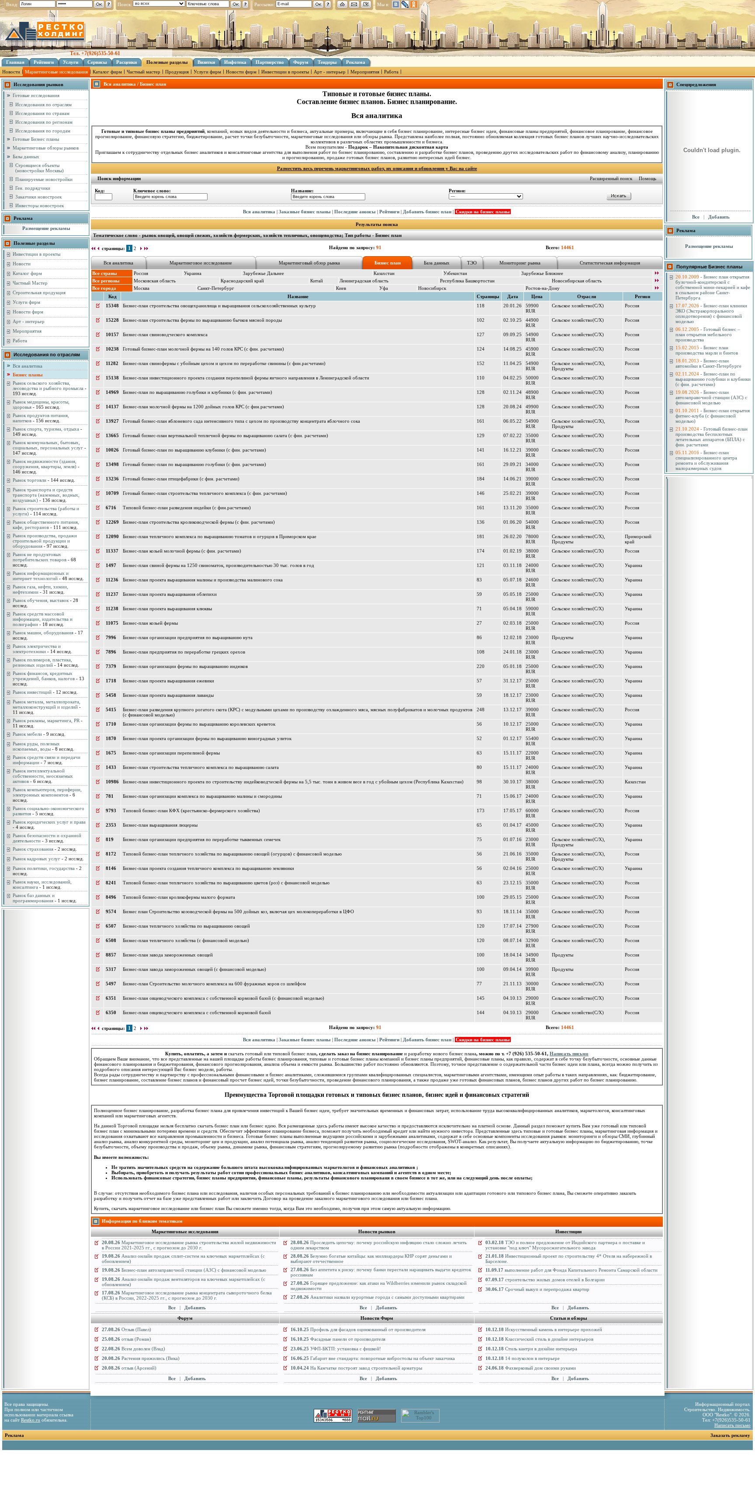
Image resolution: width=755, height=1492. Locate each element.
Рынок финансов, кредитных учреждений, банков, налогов (44, 676)
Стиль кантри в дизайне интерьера (531, 1348)
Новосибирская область (577, 280)
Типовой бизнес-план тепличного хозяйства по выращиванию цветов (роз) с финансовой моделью (226, 882)
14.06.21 (512, 478)
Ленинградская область (363, 280)
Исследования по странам (42, 113)
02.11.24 (512, 392)
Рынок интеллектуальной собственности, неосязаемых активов (43, 776)
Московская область (155, 280)
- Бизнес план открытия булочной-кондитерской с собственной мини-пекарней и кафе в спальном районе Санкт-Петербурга (712, 287)
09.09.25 (512, 334)
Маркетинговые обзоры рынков (46, 147)
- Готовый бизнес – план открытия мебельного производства (707, 334)
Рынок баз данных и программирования (34, 898)
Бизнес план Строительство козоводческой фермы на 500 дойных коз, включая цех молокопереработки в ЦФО (238, 911)
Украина (192, 273)
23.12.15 (512, 882)
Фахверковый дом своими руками (530, 1367)
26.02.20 (512, 536)
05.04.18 (512, 608)
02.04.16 (512, 868)
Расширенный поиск (611, 178)
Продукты (562, 368)
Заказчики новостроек (38, 196)
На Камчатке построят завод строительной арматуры (356, 1367)
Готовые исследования (36, 95)
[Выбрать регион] (656, 281)
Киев (341, 288)
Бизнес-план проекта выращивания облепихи (170, 594)
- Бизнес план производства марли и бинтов (706, 350)
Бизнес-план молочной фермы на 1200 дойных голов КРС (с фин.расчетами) (203, 406)
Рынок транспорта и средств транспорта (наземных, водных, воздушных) (46, 495)
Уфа (383, 288)
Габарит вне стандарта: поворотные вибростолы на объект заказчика (373, 1358)
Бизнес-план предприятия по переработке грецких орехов (184, 651)
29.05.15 (512, 897)
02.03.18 (512, 623)
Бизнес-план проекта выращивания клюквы (167, 608)
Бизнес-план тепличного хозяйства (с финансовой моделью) (186, 940)
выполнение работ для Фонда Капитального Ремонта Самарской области (571, 1270)
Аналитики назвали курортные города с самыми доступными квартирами (377, 1297)
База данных (437, 262)
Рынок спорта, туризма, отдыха (46, 428)
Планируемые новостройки (44, 179)
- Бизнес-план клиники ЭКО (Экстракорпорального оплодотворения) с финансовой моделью (711, 313)
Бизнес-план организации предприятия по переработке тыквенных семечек (202, 839)
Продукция (177, 71)
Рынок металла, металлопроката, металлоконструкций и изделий (46, 704)
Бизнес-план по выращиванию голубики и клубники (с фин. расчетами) (197, 392)
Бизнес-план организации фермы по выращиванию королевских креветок (199, 724)
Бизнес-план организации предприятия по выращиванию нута (188, 637)
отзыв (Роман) (126, 1339)
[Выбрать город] (656, 288)
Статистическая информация (610, 262)
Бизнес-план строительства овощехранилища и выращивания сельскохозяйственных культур (219, 305)
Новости (11, 71)
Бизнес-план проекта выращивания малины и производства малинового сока (203, 579)
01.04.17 (512, 825)
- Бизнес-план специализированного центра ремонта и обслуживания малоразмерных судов (706, 460)
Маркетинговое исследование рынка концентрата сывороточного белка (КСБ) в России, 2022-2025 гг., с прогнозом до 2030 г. (187, 1295)
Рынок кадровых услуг (36, 858)
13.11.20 (512, 507)
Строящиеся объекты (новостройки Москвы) (39, 168)
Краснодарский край (242, 280)
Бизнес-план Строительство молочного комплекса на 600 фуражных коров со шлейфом (214, 983)
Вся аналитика (27, 366)
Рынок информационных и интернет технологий (41, 575)
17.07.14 (512, 926)
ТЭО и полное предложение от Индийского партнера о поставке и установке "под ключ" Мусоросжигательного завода (565, 1245)
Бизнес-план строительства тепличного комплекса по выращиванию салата (201, 767)
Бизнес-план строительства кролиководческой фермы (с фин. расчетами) (199, 522)
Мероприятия (364, 71)
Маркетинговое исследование (201, 262)
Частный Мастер (30, 282)
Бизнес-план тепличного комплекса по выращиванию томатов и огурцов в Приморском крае (219, 536)
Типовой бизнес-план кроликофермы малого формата (179, 897)
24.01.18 (512, 651)
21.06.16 (512, 853)
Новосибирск (432, 288)
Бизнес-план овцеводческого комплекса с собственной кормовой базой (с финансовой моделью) (223, 998)
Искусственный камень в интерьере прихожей (543, 1329)
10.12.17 (512, 724)
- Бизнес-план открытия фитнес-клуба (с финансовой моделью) (712, 416)
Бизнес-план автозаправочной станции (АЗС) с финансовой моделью (184, 1270)
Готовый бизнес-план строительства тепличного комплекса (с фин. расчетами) (205, 493)
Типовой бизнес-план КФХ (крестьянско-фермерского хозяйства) (191, 810)
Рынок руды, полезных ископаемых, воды (36, 746)
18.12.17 (512, 695)
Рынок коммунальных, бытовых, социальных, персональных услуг (48, 445)
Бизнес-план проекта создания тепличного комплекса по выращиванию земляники (208, 868)
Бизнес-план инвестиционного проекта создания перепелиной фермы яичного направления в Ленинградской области (246, 377)
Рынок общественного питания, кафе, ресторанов (46, 524)
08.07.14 (512, 940)
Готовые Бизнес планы (36, 139)
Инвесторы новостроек (39, 205)
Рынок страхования (33, 849)
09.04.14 (512, 969)
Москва (141, 288)
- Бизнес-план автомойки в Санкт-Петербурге (708, 363)
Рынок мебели (27, 734)
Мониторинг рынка (519, 262)
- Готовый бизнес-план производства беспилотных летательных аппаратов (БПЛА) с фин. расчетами (711, 436)
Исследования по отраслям (43, 104)
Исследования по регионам (44, 122)
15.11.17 (512, 752)
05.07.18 (512, 579)
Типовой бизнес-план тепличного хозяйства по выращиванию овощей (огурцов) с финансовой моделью (232, 853)
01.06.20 (512, 522)
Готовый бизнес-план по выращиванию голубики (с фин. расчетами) (194, 464)
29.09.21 (512, 464)
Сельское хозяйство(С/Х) (578, 305)
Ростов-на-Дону (543, 288)
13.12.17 (512, 709)
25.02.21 (512, 493)
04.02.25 (512, 377)
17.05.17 (512, 810)
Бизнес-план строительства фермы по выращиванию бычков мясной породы (202, 320)
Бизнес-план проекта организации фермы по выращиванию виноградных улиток (207, 738)
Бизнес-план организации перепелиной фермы (171, 752)
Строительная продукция (39, 292)
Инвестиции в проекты (285, 71)
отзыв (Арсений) (129, 1367)
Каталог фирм (107, 71)
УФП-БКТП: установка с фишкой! (336, 1348)
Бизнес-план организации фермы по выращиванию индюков (185, 666)
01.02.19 (512, 550)
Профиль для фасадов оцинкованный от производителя (358, 1329)
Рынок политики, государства (44, 868)
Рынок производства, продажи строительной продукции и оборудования (45, 541)
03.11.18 (512, 565)
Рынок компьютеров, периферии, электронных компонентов (47, 792)
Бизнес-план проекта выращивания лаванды (168, 695)
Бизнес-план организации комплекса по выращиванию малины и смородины (202, 796)
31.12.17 (512, 680)
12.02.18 (512, 637)
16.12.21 (512, 449)
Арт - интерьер (330, 71)
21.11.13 (512, 983)
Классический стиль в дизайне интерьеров (539, 1339)
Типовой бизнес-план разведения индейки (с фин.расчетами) (187, 507)
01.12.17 (512, 738)
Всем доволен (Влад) (133, 1348)
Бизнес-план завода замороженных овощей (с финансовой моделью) (194, 969)
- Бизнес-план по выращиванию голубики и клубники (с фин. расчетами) (713, 379)
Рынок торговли (29, 480)
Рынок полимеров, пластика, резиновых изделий (42, 662)
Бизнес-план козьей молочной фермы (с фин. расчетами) (182, 550)
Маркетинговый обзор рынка (309, 262)
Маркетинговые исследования (56, 71)
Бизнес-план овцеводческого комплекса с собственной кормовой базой (197, 1012)
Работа (391, 71)
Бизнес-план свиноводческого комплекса (165, 334)
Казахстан (384, 273)
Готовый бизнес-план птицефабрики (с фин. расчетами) (181, 478)
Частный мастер (143, 71)
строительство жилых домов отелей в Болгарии (545, 1279)
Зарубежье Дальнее (263, 273)
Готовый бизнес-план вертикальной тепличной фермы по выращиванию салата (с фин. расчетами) (225, 435)
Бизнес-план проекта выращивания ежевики (168, 680)
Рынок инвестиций (32, 692)
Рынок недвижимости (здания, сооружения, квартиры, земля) (44, 464)
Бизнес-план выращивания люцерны (160, 825)
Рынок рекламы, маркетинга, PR (46, 720)
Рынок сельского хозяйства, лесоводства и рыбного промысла (48, 385)
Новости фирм (241, 71)
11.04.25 (512, 363)
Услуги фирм (207, 71)
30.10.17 (512, 781)
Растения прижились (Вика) (141, 1358)
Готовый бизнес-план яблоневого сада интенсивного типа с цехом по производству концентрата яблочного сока (241, 421)
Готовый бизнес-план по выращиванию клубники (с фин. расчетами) (194, 449)
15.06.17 (512, 796)
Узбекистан (455, 273)
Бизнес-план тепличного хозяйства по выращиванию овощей (186, 926)
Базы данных (26, 156)
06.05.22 (512, 421)
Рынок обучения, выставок (41, 600)
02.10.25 (512, 320)
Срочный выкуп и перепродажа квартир (537, 1289)
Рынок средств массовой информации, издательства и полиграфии (43, 619)
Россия (141, 273)
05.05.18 (512, 594)
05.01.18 (512, 666)
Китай (316, 280)
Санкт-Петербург (215, 288)
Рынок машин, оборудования (43, 632)
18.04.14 (512, 954)
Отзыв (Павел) (126, 1329)
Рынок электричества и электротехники (37, 648)
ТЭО (472, 262)
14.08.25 (512, 348)
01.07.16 (512, 839)
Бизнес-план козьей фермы (150, 623)
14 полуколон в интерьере (522, 1358)
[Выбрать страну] (656, 273)
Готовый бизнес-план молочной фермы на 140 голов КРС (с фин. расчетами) (203, 348)
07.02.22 (512, 435)
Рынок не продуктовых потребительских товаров (39, 557)
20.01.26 (512, 305)
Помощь (647, 178)
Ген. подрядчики (32, 188)
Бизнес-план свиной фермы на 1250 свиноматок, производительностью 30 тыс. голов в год (218, 565)
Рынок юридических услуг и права (49, 821)
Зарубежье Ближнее (542, 273)
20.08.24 (512, 406)
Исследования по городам (42, 130)
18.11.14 (512, 911)
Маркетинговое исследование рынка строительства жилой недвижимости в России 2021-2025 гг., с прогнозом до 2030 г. (189, 1245)
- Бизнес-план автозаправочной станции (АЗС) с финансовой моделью (711, 397)
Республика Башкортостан (467, 280)
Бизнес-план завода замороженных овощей (168, 954)
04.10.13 (512, 998)
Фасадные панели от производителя (338, 1339)
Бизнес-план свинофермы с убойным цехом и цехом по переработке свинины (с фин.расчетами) (224, 363)
